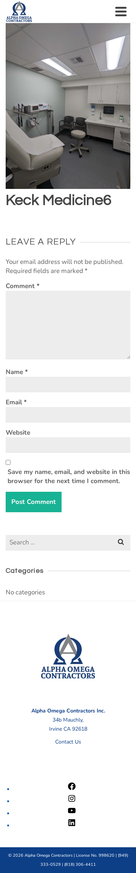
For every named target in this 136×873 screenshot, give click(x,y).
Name (17, 372)
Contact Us (68, 741)
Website (18, 432)
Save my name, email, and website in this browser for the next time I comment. (69, 476)
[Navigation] (120, 11)
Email (16, 402)
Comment (23, 286)
